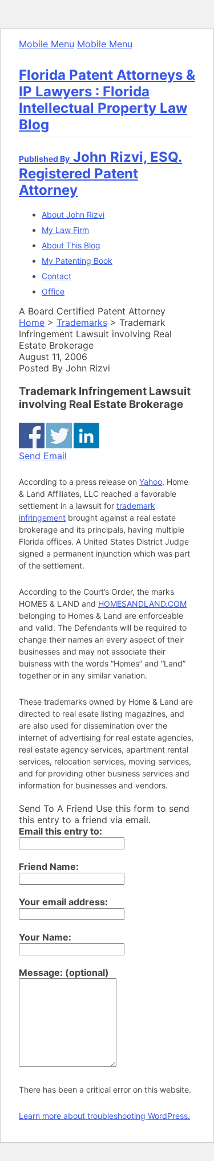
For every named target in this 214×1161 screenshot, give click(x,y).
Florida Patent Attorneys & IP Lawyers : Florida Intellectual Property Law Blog (107, 100)
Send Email (43, 455)
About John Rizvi (73, 214)
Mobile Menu (46, 44)
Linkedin (86, 435)
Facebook (32, 435)
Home (32, 322)
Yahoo (150, 482)
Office (53, 291)
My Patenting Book (77, 260)
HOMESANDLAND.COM (142, 603)
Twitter (59, 435)
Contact (56, 276)
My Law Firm (65, 230)
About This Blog (71, 245)
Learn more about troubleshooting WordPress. (104, 1116)
